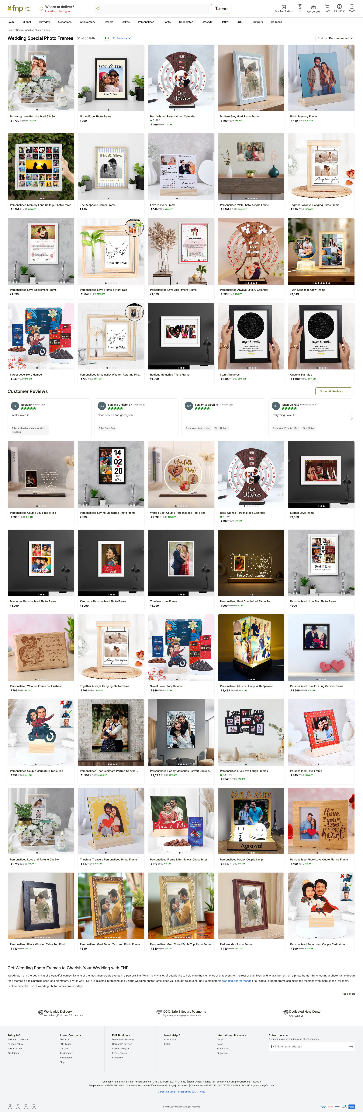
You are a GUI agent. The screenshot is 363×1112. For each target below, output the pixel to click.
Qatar (220, 1044)
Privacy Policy (15, 1044)
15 (120, 38)
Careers (64, 1048)
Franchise (117, 1057)
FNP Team (65, 1044)
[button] (12, 22)
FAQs (167, 1044)
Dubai (220, 1039)
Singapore (222, 1053)
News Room (66, 1057)
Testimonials (66, 1053)
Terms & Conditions (18, 1039)
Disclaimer (13, 1053)
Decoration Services (123, 1039)
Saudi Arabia (223, 1048)
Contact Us (170, 1039)
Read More (348, 993)
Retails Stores (119, 1053)
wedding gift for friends (236, 980)
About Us (64, 1039)
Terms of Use (15, 1048)
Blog (62, 1062)
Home (12, 30)
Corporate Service (122, 1044)
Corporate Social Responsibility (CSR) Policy (181, 1091)
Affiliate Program (121, 1048)
